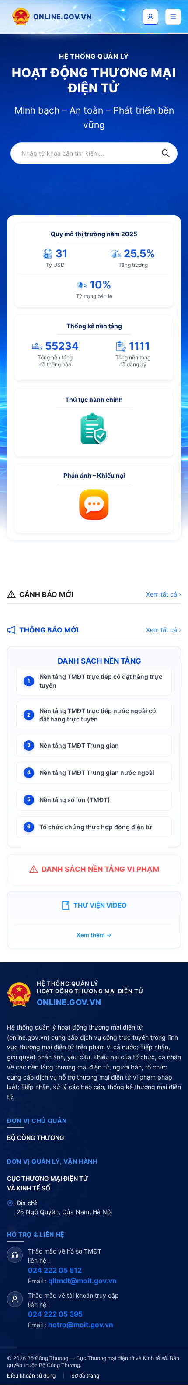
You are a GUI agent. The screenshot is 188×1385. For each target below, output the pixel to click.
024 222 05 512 (55, 1270)
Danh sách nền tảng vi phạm (100, 869)
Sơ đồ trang (85, 1375)
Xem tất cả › (163, 594)
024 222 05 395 (55, 1314)
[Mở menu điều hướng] (173, 17)
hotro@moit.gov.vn (80, 1324)
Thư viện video (100, 905)
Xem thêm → (94, 934)
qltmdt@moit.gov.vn (82, 1280)
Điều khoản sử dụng (31, 1375)
